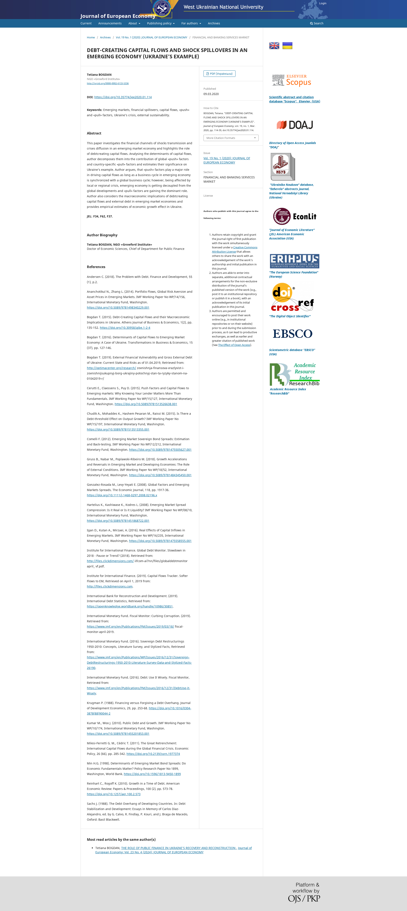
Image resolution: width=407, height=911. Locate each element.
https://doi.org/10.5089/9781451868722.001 (118, 521)
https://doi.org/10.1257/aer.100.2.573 (114, 794)
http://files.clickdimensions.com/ (110, 561)
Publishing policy (159, 23)
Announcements (110, 23)
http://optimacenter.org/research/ (111, 368)
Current (86, 23)
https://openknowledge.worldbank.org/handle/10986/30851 (130, 606)
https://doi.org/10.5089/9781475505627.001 (160, 450)
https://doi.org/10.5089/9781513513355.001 (118, 429)
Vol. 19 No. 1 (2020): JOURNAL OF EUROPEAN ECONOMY (151, 37)
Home (91, 37)
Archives (214, 23)
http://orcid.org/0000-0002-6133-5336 (108, 83)
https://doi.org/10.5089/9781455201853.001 (118, 734)
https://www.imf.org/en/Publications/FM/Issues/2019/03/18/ (130, 626)
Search (318, 23)
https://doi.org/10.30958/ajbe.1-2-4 (125, 328)
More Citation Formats (220, 138)
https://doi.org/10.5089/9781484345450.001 (160, 475)
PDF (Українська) (221, 74)
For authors (190, 23)
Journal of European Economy (118, 15)
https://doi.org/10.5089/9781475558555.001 (160, 541)
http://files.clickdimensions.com (109, 586)
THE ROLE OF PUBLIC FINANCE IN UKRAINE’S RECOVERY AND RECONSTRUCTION (178, 848)
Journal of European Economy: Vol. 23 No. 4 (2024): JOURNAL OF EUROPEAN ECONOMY (173, 850)
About (133, 23)
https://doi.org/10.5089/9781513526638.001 (146, 404)
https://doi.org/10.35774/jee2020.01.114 (123, 97)
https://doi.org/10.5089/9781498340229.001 (118, 307)
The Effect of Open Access (234, 345)
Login (322, 3)
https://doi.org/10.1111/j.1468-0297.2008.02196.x (122, 495)
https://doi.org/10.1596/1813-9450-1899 (152, 774)
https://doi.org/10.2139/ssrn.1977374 (153, 754)
